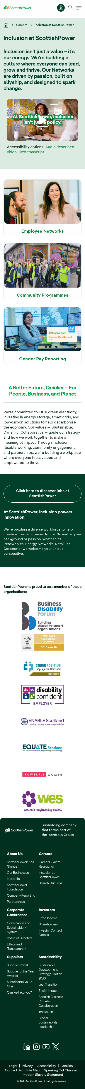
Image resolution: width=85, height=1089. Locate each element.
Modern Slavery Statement (42, 1075)
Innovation (46, 1012)
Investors (47, 910)
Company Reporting (21, 895)
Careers (22, 25)
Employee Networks (42, 231)
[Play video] (42, 120)
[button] (70, 7)
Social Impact (48, 990)
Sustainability (50, 957)
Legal (13, 1066)
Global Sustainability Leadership (48, 1022)
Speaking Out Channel (61, 1070)
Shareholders (48, 924)
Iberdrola (13, 879)
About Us (15, 854)
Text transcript (31, 152)
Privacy (27, 1066)
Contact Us (13, 1070)
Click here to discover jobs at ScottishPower (42, 493)
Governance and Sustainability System (18, 928)
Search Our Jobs (50, 883)
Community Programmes (42, 295)
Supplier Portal (17, 965)
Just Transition (48, 984)
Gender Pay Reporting (42, 359)
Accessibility (46, 1066)
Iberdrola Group (61, 835)
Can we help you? (19, 992)
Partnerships (16, 901)
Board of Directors (19, 938)
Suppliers (15, 957)
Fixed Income (48, 918)
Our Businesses (18, 872)
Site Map (32, 1070)
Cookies (67, 1066)
